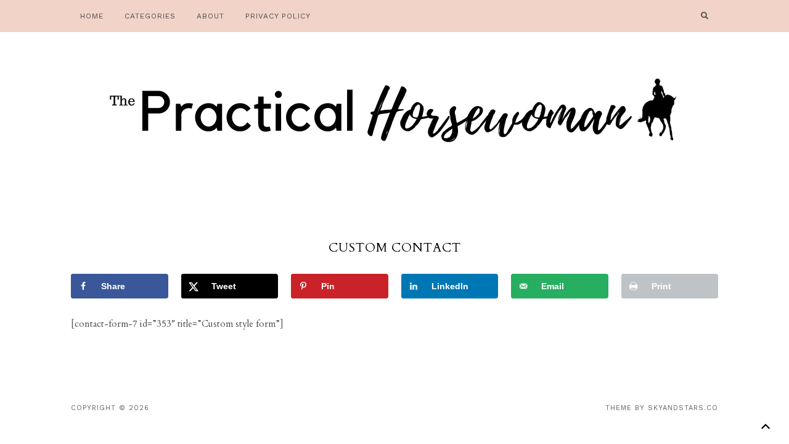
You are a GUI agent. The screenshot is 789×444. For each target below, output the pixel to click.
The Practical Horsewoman (394, 114)
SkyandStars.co (683, 408)
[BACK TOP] (765, 426)
